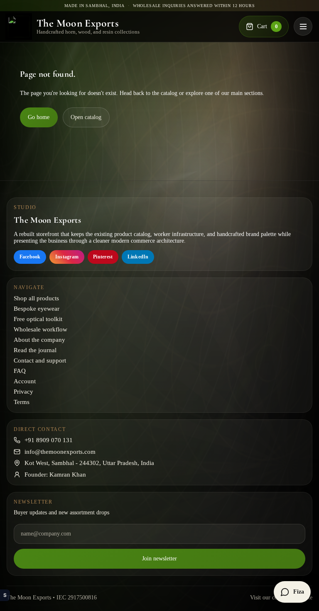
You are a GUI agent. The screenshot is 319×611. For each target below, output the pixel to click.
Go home (38, 117)
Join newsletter (159, 558)
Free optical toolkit (38, 319)
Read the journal (35, 350)
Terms (21, 402)
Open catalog (86, 117)
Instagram (67, 257)
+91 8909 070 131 (49, 440)
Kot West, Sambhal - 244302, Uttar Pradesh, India (89, 463)
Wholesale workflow (40, 329)
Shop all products (36, 298)
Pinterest (103, 257)
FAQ (20, 371)
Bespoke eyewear (36, 308)
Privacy (23, 391)
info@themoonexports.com (60, 451)
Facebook (30, 257)
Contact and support (40, 360)
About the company (39, 339)
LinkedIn (138, 257)
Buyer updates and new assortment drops (61, 512)
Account (25, 381)
